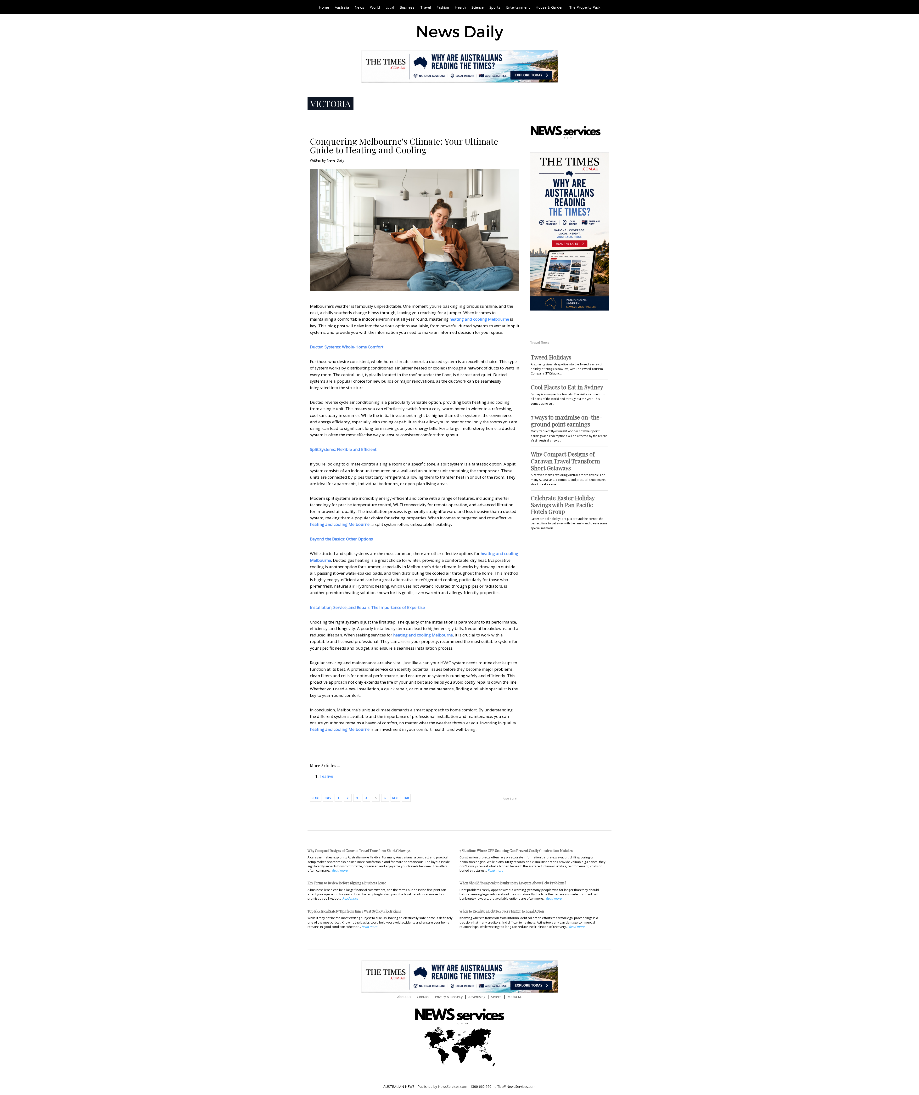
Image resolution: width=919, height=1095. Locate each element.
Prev (328, 798)
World (375, 7)
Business (407, 7)
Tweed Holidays (551, 357)
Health (460, 7)
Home (324, 7)
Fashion (443, 7)
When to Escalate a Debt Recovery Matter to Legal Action (502, 911)
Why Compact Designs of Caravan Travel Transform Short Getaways (565, 461)
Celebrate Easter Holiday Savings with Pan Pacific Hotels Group (562, 505)
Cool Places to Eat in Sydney (567, 387)
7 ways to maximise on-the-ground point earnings (566, 420)
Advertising (476, 996)
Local (390, 7)
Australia (342, 7)
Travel (425, 7)
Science (477, 7)
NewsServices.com (452, 1086)
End (406, 798)
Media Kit (514, 996)
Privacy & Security (449, 996)
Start (316, 798)
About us (404, 996)
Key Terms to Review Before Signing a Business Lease (347, 883)
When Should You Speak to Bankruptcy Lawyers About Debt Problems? (513, 883)
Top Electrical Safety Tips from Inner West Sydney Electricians (354, 911)
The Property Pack (584, 7)
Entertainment (518, 7)
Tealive (326, 776)
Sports (494, 7)
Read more (339, 870)
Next (395, 798)
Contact (423, 996)
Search (496, 996)
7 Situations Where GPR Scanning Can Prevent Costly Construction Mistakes (516, 850)
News (359, 7)
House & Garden (549, 7)
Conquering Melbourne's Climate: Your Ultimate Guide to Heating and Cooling (404, 145)
